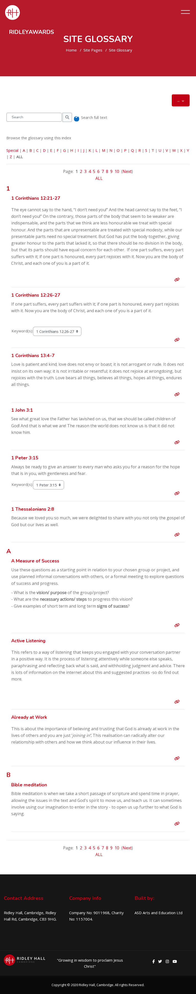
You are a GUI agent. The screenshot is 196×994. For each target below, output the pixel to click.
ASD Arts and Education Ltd (158, 912)
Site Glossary (120, 50)
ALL (99, 178)
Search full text (94, 117)
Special (12, 150)
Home (71, 50)
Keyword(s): (22, 330)
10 (117, 171)
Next (127, 171)
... (183, 100)
